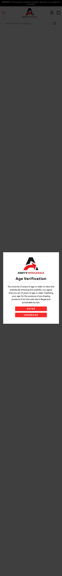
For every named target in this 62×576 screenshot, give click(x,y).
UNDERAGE (31, 315)
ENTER (31, 309)
